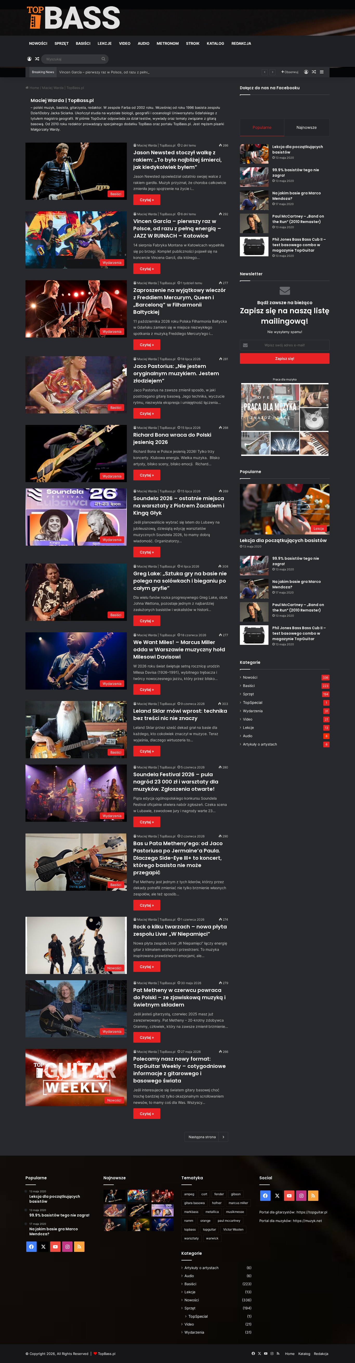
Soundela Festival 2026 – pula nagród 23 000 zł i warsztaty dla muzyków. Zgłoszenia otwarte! (175, 782)
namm (188, 1220)
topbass (190, 1229)
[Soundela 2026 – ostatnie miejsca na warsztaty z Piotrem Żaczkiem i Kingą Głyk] (163, 1210)
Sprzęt (62, 43)
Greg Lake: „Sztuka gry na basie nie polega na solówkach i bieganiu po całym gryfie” (180, 581)
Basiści (83, 43)
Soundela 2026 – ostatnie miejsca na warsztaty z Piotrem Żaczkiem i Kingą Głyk (178, 506)
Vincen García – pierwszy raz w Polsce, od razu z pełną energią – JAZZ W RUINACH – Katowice (136, 72)
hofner (216, 1203)
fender (219, 1194)
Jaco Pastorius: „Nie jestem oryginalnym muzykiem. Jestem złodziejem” (176, 373)
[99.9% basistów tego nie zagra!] (254, 177)
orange (205, 1220)
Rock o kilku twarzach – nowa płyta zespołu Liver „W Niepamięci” (180, 930)
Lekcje (105, 43)
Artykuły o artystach (260, 744)
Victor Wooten (233, 1229)
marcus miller (238, 1203)
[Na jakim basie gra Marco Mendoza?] (254, 200)
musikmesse (235, 1212)
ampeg (189, 1194)
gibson (236, 1194)
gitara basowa (194, 1203)
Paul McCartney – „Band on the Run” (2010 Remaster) (298, 219)
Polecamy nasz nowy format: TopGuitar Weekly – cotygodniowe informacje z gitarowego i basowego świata (179, 1069)
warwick (212, 1238)
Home (34, 88)
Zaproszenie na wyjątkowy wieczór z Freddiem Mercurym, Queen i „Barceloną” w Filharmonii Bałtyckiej (179, 301)
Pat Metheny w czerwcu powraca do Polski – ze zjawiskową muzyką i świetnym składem (179, 997)
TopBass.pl (106, 1354)
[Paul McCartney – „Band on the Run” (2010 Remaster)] (254, 223)
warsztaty (191, 1238)
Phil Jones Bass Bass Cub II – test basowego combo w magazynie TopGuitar (299, 245)
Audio (143, 43)
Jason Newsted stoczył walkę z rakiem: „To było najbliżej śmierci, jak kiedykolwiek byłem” (177, 160)
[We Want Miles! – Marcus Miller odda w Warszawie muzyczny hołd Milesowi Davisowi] (163, 1225)
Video (124, 43)
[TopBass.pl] (73, 17)
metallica (212, 1212)
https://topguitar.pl (312, 1212)
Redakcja (241, 43)
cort (204, 1194)
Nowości (38, 43)
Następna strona (202, 1137)
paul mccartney (229, 1220)
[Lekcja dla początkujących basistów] (254, 154)
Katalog (215, 43)
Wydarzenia (253, 711)
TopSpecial (252, 702)
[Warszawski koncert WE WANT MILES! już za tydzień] (139, 1225)
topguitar (209, 1229)
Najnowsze (307, 127)
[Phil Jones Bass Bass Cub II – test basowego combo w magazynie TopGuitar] (254, 246)
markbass (191, 1212)
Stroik (193, 43)
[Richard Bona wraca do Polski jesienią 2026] (139, 1210)
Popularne (262, 127)
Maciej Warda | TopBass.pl (62, 100)
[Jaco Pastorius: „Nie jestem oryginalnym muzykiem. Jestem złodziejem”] (114, 1210)
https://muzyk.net (307, 1221)
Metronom (168, 43)
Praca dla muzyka (285, 379)
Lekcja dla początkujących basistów (283, 540)
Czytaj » (147, 200)
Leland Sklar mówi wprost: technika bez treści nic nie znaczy (180, 714)
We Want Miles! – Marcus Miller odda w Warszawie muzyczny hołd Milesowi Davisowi (179, 649)
